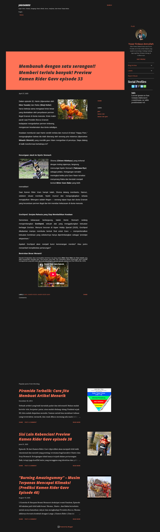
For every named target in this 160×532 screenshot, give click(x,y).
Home (21, 15)
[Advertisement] (65, 34)
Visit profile (141, 59)
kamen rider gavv (103, 116)
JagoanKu (24, 5)
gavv (99, 111)
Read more (76, 422)
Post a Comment (31, 422)
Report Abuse (133, 76)
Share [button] (100, 101)
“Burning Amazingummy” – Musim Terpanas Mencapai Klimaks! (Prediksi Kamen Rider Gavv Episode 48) (49, 485)
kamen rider (101, 114)
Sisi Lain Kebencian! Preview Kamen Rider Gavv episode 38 (45, 437)
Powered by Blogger (66, 527)
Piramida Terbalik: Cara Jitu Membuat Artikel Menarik (44, 393)
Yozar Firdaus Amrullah (141, 43)
